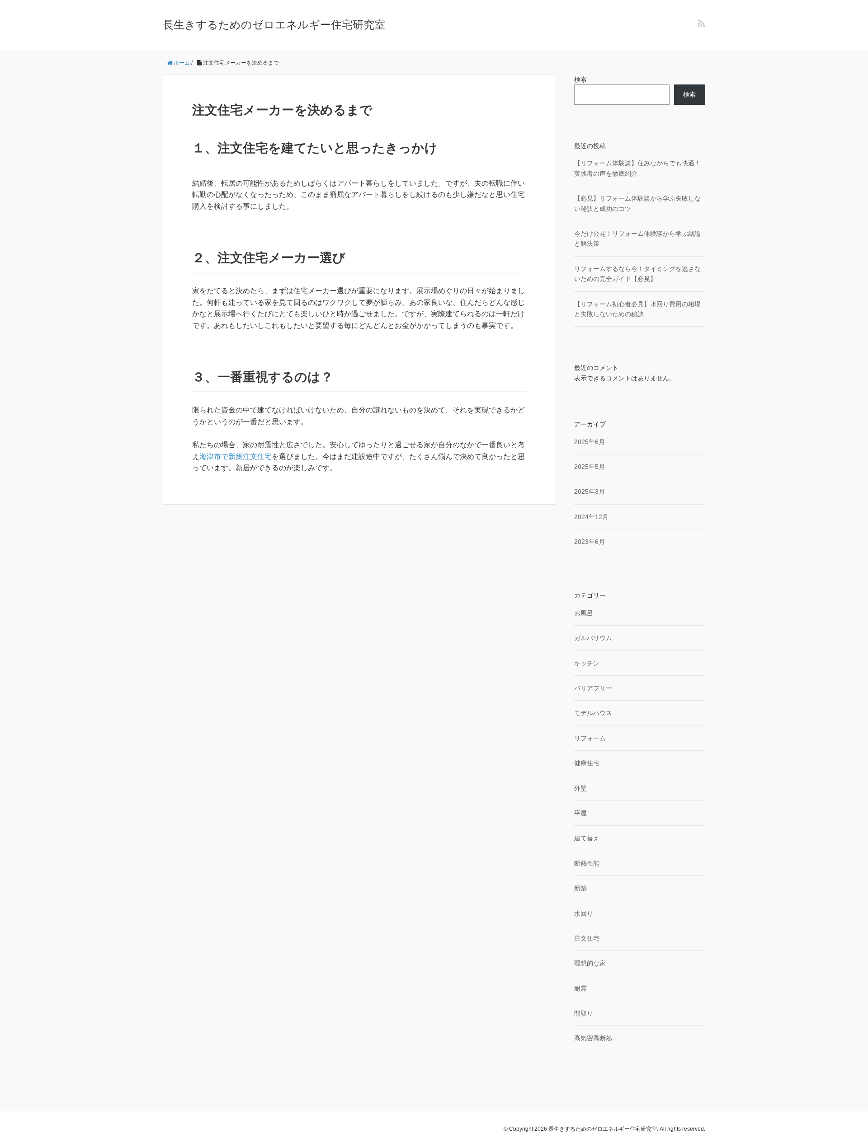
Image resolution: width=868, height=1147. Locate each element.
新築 (580, 888)
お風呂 (583, 613)
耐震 (580, 988)
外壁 (580, 788)
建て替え (586, 838)
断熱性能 (586, 863)
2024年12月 (591, 516)
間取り (583, 1013)
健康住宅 (586, 763)
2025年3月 (589, 491)
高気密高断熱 (593, 1038)
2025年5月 (589, 466)
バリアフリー (593, 688)
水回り (583, 913)
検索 (580, 79)
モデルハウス (593, 712)
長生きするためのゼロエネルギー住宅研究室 (274, 25)
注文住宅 (586, 938)
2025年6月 (589, 441)
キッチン (586, 663)
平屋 (580, 813)
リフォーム (590, 738)
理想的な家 (590, 963)
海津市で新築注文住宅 (235, 456)
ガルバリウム (593, 637)
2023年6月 (589, 541)
